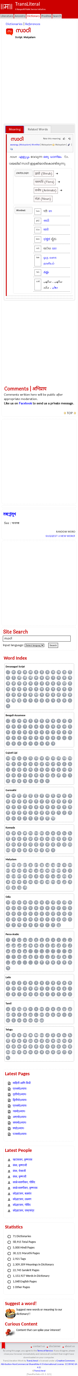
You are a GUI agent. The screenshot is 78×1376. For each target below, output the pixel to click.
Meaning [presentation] (15, 129)
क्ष (42, 677)
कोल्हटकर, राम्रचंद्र (23, 1210)
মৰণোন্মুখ (9, 514)
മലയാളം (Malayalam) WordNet (25, 144)
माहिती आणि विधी (22, 1083)
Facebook (25, 403)
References (32, 24)
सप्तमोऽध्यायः (20, 1122)
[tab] (14, 129)
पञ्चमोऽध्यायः (20, 1134)
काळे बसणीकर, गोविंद (24, 1182)
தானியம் (49, 263)
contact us (39, 1346)
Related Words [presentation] (38, 129)
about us (70, 1346)
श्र (36, 694)
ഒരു (46, 157)
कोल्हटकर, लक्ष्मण (22, 1199)
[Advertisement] (39, 81)
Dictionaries (14, 24)
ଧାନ (54, 248)
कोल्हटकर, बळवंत (22, 1193)
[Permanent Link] (68, 144)
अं (19, 672)
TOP (70, 413)
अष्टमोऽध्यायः (20, 1117)
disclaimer (55, 1346)
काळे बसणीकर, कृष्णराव (25, 1188)
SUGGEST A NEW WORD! (60, 536)
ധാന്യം (56, 157)
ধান (50, 211)
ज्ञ (14, 683)
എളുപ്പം (24, 157)
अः (13, 672)
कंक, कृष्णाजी (20, 1165)
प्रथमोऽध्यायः (20, 1088)
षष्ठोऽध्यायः (18, 1128)
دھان (55, 287)
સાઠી (46, 220)
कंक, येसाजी (19, 1171)
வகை (53, 257)
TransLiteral (32, 1361)
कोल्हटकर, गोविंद (22, 1205)
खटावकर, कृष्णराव (22, 1159)
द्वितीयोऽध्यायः (20, 1100)
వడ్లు (46, 272)
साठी (46, 229)
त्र (64, 683)
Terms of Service (45, 1351)
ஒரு (46, 257)
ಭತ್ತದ (47, 239)
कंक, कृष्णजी (19, 1176)
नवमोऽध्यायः (19, 1111)
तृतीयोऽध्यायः (20, 1094)
